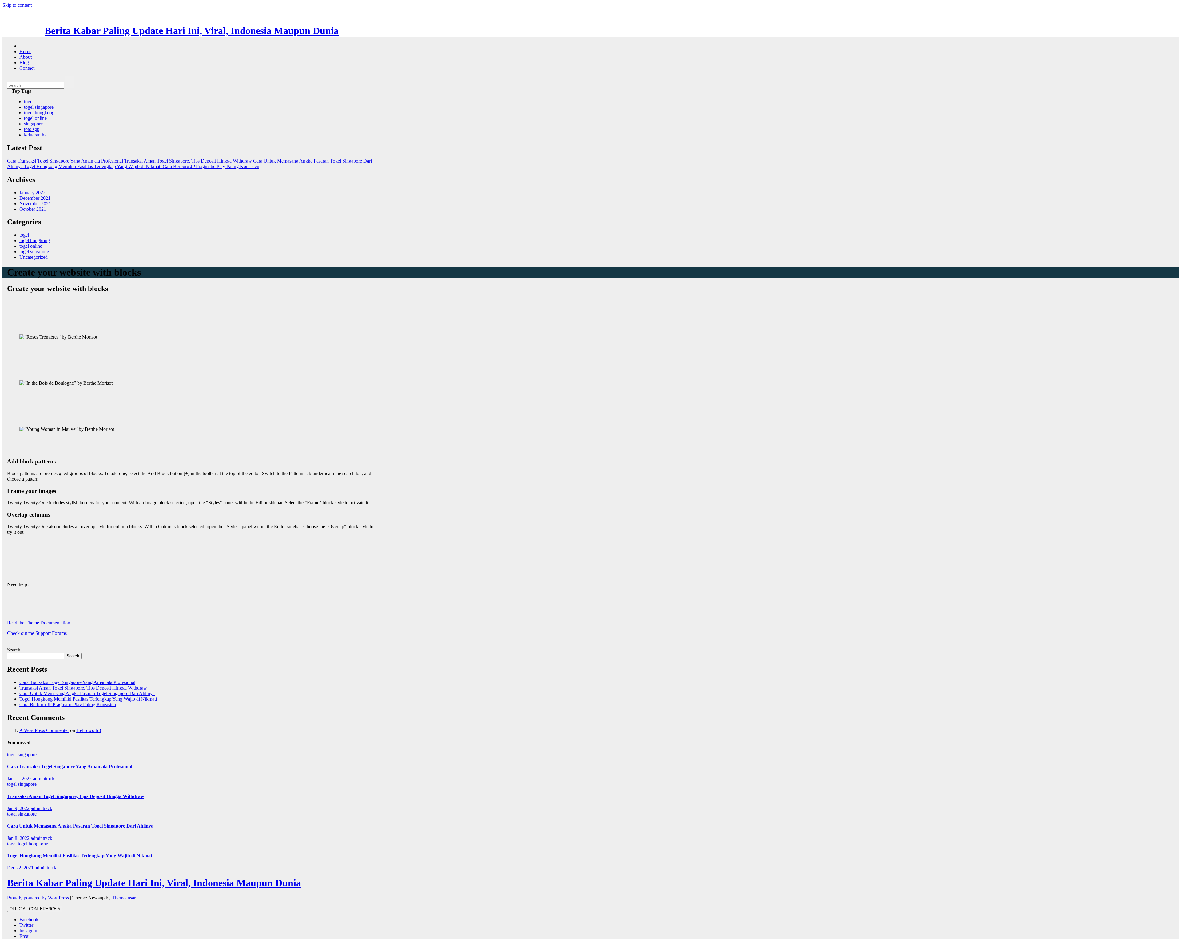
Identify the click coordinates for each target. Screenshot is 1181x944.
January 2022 (32, 192)
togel (29, 101)
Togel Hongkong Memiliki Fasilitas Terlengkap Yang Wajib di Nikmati (88, 699)
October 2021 (32, 209)
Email (25, 936)
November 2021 (35, 203)
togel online (35, 118)
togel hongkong (39, 112)
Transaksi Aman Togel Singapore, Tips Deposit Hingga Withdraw (83, 687)
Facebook (28, 919)
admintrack (43, 778)
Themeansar (123, 897)
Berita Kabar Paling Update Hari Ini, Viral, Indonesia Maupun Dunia (192, 30)
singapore (33, 123)
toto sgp (31, 129)
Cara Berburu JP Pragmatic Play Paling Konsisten (67, 704)
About (25, 57)
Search (13, 649)
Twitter (26, 925)
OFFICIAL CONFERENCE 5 (35, 909)
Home (25, 51)
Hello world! (88, 730)
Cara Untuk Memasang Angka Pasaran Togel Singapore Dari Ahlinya (87, 693)
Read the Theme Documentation (38, 622)
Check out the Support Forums (37, 633)
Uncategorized (33, 257)
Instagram (28, 930)
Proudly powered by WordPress (38, 897)
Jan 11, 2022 (19, 778)
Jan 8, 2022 (18, 838)
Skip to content (17, 5)
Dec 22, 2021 (20, 867)
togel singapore (39, 107)
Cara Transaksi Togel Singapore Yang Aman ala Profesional (77, 682)
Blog (24, 62)
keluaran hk (35, 134)
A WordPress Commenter (44, 730)
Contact (26, 68)
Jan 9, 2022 (18, 808)
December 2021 (34, 198)
